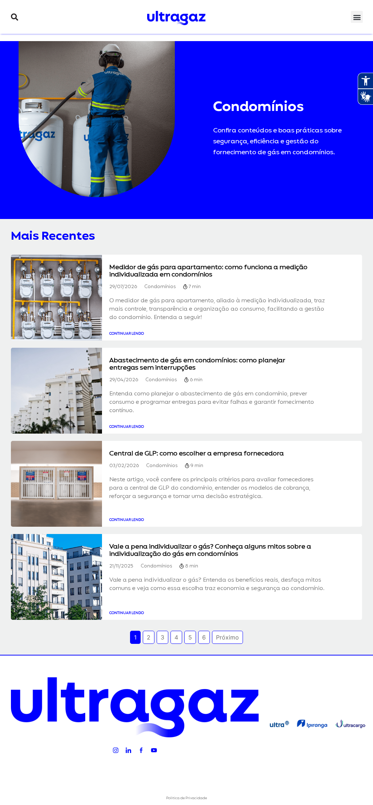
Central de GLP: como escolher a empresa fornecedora (196, 454)
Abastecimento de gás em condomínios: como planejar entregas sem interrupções (197, 364)
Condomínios (160, 287)
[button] (14, 17)
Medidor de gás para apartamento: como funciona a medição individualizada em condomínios (208, 271)
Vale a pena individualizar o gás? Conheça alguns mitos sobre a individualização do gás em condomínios (210, 550)
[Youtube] (153, 750)
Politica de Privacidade (186, 798)
